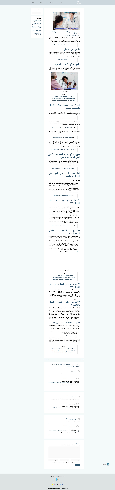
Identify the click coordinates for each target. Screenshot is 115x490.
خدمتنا (47, 2)
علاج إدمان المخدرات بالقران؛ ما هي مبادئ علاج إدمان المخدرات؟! (62, 225)
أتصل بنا (32, 2)
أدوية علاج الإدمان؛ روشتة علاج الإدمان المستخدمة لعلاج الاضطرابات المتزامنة (63, 350)
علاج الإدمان (75, 35)
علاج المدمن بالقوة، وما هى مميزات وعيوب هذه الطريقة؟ (62, 195)
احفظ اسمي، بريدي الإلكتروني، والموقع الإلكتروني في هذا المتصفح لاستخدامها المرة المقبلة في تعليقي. (64, 462)
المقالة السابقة (81, 359)
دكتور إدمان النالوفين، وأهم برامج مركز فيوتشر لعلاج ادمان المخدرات (63, 96)
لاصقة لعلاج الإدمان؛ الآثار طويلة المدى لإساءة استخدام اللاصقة (62, 137)
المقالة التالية (46, 359)
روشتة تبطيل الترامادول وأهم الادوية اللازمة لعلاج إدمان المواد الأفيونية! (63, 351)
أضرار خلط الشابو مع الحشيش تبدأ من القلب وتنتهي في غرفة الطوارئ (37, 34)
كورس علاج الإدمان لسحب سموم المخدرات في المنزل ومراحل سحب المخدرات (62, 117)
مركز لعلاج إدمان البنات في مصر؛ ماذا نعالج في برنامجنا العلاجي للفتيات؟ (62, 168)
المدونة (36, 2)
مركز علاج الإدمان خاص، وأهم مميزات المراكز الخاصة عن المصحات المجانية (63, 279)
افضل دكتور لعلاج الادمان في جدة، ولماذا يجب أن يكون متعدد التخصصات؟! (63, 100)
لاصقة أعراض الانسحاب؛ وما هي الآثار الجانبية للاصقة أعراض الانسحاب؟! (62, 149)
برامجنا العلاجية (41, 2)
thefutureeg (65, 378)
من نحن (57, 2)
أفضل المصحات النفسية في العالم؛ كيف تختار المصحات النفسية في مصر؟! (63, 277)
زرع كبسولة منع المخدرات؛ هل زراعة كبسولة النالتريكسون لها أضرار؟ (62, 44)
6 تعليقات (78, 35)
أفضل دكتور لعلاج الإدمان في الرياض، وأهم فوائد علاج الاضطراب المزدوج (63, 98)
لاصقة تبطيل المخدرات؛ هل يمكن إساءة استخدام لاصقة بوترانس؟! (62, 127)
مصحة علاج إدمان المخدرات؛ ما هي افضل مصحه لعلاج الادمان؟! (63, 275)
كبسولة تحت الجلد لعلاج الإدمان (62, 59)
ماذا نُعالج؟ (51, 2)
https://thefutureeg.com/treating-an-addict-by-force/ (62, 407)
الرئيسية (60, 2)
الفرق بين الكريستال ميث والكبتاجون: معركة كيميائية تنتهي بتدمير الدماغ (36, 30)
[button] (108, 464)
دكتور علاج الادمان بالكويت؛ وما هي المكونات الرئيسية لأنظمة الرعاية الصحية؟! (63, 348)
